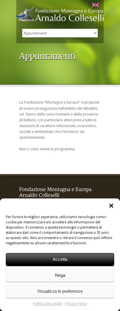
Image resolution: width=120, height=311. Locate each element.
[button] (111, 206)
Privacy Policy (76, 304)
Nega (60, 275)
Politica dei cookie (47, 304)
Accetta (60, 259)
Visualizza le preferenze (60, 291)
